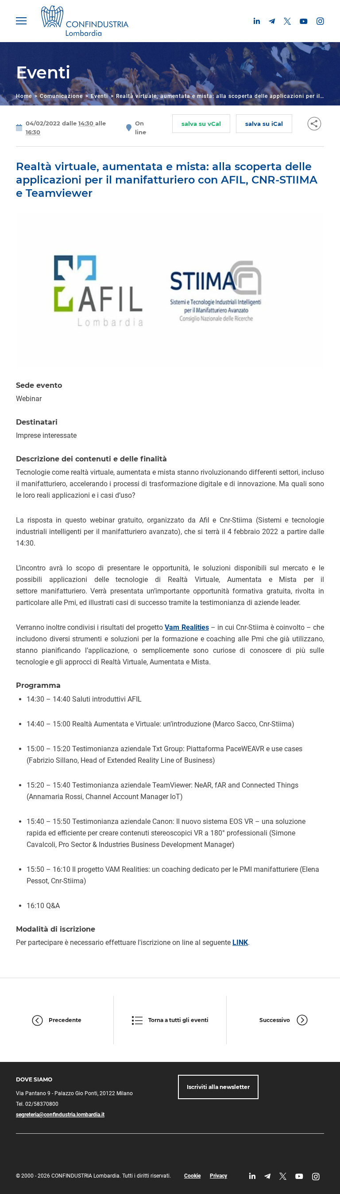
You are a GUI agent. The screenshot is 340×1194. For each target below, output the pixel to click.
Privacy (218, 1176)
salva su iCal (264, 123)
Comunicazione (61, 96)
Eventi (99, 96)
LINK (240, 942)
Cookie (192, 1176)
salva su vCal (201, 123)
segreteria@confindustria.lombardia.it (60, 1115)
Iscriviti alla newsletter (218, 1087)
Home (24, 96)
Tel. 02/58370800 (37, 1104)
